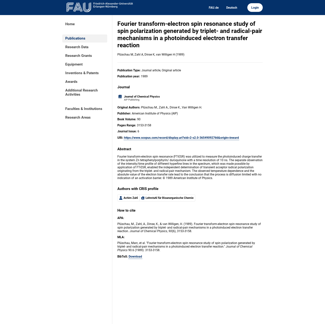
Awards (71, 82)
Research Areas (78, 117)
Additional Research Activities (81, 92)
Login (255, 7)
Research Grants (78, 56)
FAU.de (214, 7)
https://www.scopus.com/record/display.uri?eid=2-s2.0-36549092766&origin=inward (181, 138)
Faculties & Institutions (83, 109)
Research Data (76, 47)
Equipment (74, 64)
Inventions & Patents (82, 73)
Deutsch (231, 7)
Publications (75, 38)
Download (135, 256)
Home (70, 24)
